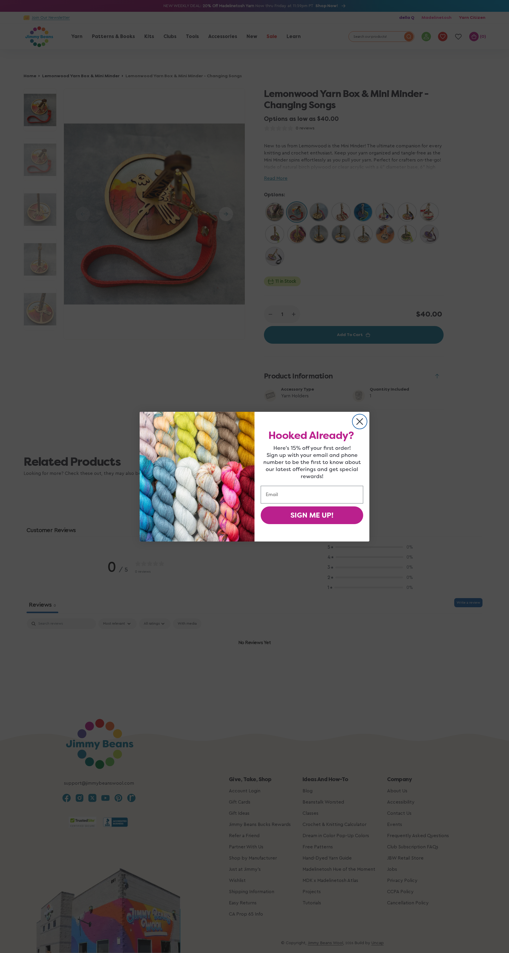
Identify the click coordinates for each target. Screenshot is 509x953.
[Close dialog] (359, 421)
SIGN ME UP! (311, 515)
